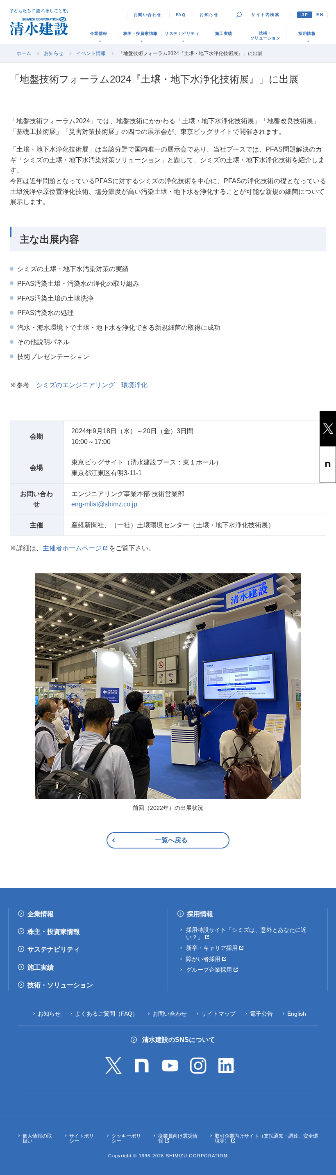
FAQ (181, 14)
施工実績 (40, 967)
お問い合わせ (148, 14)
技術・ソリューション (60, 985)
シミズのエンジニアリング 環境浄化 (92, 385)
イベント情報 (91, 53)
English (296, 1013)
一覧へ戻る (171, 840)
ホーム (23, 53)
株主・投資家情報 (53, 931)
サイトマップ (218, 1013)
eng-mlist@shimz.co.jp (104, 504)
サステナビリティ (53, 949)
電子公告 (261, 1013)
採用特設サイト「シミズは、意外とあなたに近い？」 (246, 933)
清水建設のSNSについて (178, 1039)
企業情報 (40, 914)
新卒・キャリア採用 (212, 948)
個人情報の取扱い (37, 1138)
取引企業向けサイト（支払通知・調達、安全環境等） (266, 1138)
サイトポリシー (81, 1138)
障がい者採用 (203, 959)
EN (319, 14)
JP (305, 14)
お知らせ (209, 14)
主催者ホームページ (72, 548)
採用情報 (200, 914)
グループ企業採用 (209, 969)
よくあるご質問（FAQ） (106, 1013)
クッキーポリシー (126, 1138)
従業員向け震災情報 (178, 1138)
